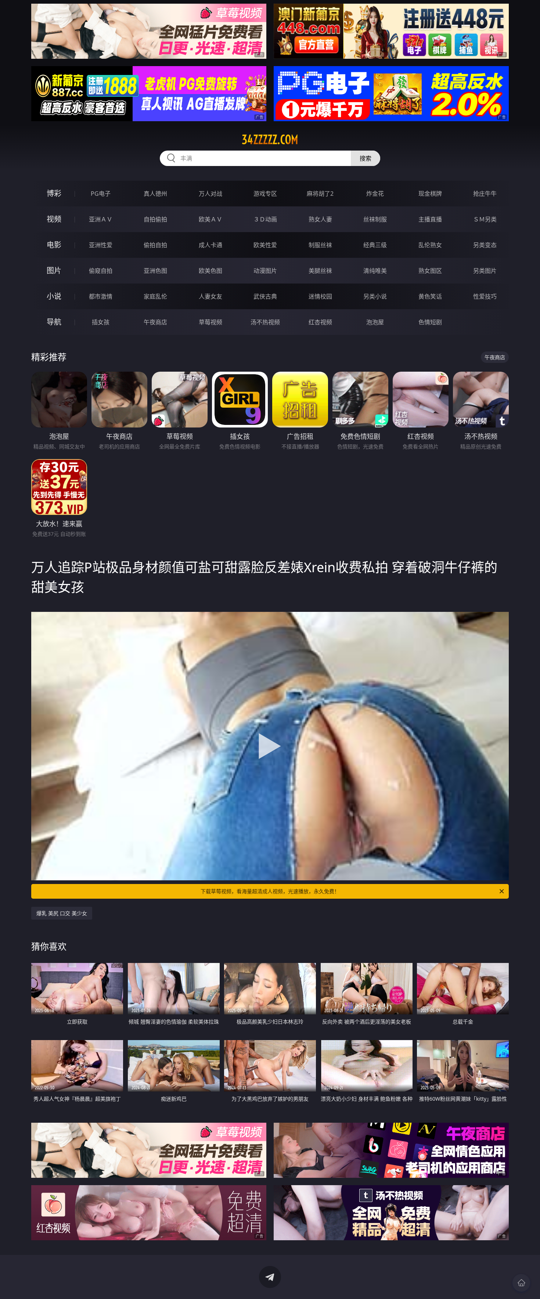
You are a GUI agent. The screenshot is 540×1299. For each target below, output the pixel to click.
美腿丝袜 (320, 271)
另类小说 (375, 296)
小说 (54, 296)
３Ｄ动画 (265, 219)
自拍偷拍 (155, 219)
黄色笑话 (430, 296)
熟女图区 (430, 271)
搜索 (365, 158)
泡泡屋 (375, 322)
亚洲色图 (155, 271)
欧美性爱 (265, 245)
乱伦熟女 (430, 245)
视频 (54, 219)
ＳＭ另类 (485, 219)
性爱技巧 (485, 296)
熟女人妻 (320, 219)
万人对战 (210, 194)
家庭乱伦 (155, 296)
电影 (54, 245)
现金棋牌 (430, 194)
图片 (54, 270)
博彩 (54, 193)
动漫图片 (265, 271)
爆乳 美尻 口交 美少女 (61, 913)
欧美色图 (210, 271)
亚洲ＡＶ (100, 219)
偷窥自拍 (100, 271)
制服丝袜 (320, 245)
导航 (54, 322)
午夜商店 (155, 322)
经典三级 (375, 245)
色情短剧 (430, 322)
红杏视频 (320, 322)
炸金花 (375, 194)
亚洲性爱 (100, 245)
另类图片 (485, 271)
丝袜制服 (375, 219)
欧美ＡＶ (210, 219)
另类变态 (485, 245)
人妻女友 (210, 296)
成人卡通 (210, 245)
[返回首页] (521, 1283)
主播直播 (430, 219)
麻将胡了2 (320, 194)
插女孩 (100, 322)
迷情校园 (320, 296)
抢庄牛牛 (485, 194)
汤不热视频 (265, 322)
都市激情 (100, 296)
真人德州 (155, 194)
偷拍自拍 (155, 245)
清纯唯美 (375, 271)
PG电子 (101, 194)
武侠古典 (265, 296)
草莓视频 (210, 322)
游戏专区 (265, 194)
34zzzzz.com (270, 139)
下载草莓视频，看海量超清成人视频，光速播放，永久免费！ (270, 891)
